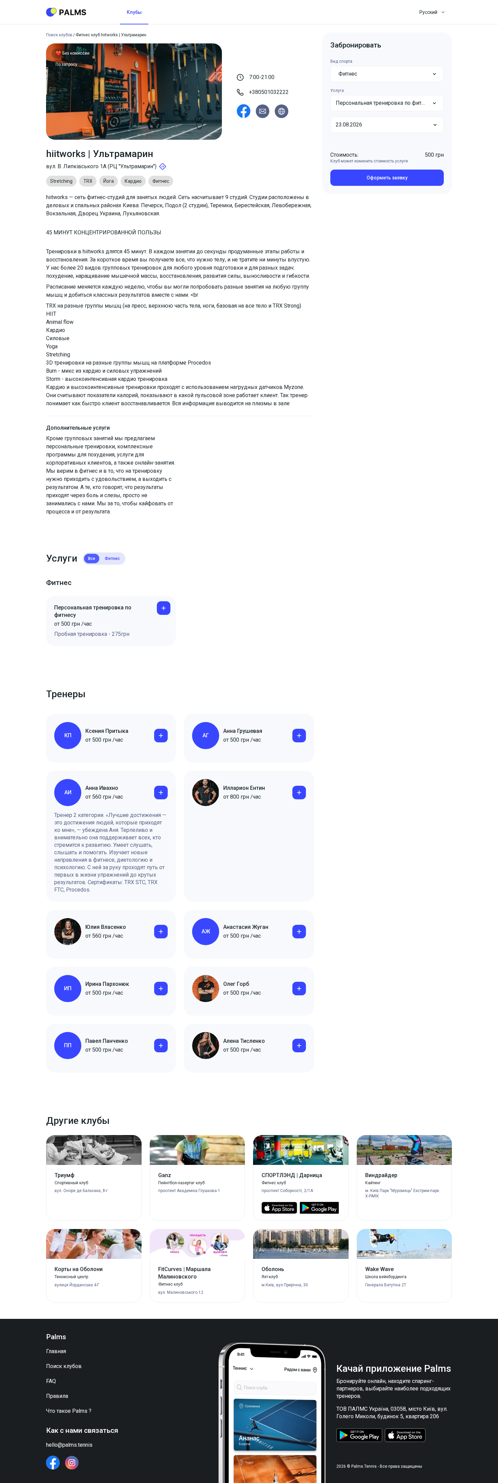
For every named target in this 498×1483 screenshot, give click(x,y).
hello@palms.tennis (69, 1445)
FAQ (51, 1381)
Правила (57, 1396)
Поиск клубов (64, 1366)
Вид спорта (341, 61)
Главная (56, 1351)
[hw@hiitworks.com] (262, 111)
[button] (387, 74)
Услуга (337, 90)
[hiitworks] (243, 111)
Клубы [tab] (134, 12)
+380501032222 (269, 92)
